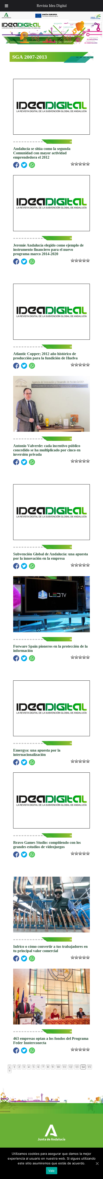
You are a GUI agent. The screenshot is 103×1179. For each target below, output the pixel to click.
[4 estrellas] (84, 164)
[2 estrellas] (76, 164)
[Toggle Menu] (6, 6)
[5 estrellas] (88, 164)
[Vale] (97, 1163)
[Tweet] (24, 165)
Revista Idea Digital (52, 6)
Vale (51, 1171)
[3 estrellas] (80, 164)
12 (70, 1067)
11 (64, 1067)
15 (89, 1067)
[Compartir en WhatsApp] (32, 165)
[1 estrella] (72, 164)
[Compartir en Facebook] (16, 165)
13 (76, 1067)
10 (58, 1067)
